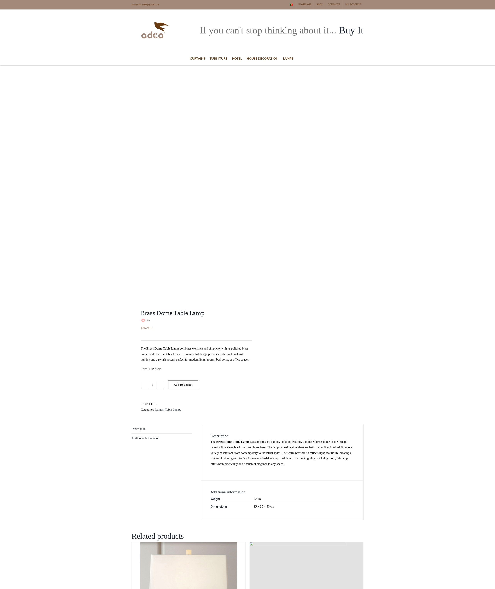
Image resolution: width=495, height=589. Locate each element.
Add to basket (183, 384)
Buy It (351, 30)
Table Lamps (173, 409)
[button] (299, 58)
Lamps (159, 409)
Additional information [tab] (145, 438)
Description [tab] (138, 428)
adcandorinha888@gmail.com (145, 4)
